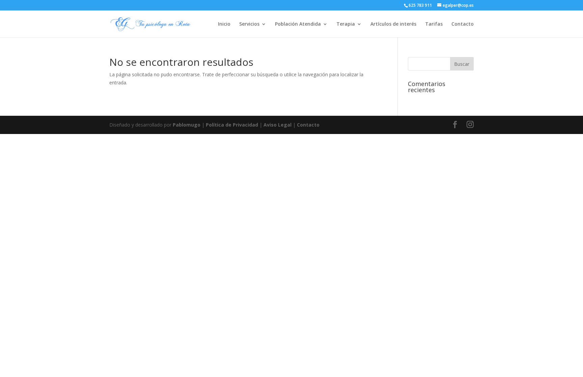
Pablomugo (186, 125)
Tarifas (434, 24)
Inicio (224, 24)
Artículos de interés (393, 24)
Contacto (462, 24)
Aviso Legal (277, 125)
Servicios (249, 24)
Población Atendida (298, 24)
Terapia (345, 24)
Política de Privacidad (232, 125)
